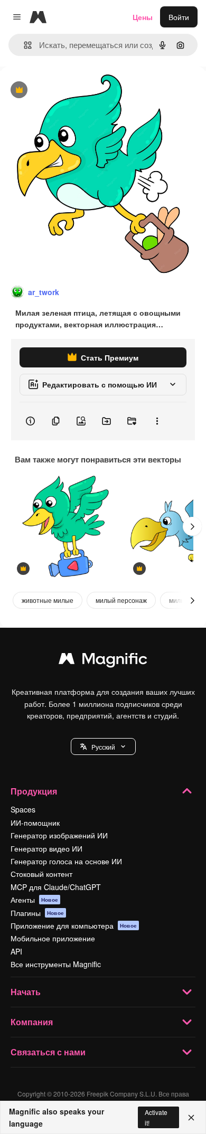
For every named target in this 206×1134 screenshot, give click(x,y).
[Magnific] (103, 661)
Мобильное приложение (53, 938)
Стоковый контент (41, 873)
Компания (32, 1022)
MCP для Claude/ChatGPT (56, 887)
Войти (178, 17)
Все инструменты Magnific (56, 964)
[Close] (191, 1117)
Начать (26, 992)
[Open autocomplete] (23, 45)
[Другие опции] (156, 421)
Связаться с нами (48, 1052)
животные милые (47, 600)
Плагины (37, 913)
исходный (71, 90)
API (16, 951)
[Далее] (192, 526)
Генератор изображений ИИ (59, 835)
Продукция (34, 791)
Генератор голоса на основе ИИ (66, 861)
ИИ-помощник (35, 822)
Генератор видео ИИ (46, 848)
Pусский (103, 746)
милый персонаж (121, 600)
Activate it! (156, 1117)
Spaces (23, 809)
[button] (103, 746)
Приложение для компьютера (74, 925)
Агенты (34, 899)
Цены (143, 17)
